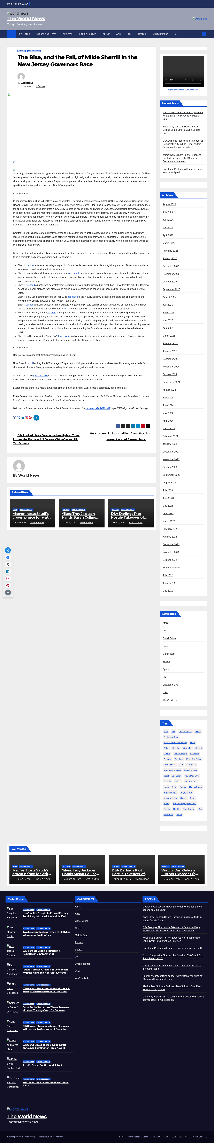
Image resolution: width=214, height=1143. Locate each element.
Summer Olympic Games (184, 803)
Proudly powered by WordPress (20, 1137)
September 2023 (171, 475)
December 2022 (171, 544)
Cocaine (176, 748)
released (30, 285)
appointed (73, 297)
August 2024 (169, 390)
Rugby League (170, 792)
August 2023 (169, 482)
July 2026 (168, 212)
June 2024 (168, 405)
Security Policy (170, 798)
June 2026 (168, 220)
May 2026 (168, 227)
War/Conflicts (46, 34)
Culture (167, 753)
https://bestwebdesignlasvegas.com (183, 90)
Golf (181, 765)
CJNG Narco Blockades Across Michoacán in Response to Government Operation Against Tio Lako (46, 991)
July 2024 (168, 397)
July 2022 (168, 575)
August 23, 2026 (23, 879)
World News (27, 83)
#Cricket (40, 86)
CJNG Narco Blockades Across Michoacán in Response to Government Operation (46, 1028)
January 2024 (170, 444)
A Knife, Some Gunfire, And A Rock (42, 1065)
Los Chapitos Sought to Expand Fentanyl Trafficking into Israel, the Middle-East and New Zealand (46, 916)
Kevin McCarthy (192, 776)
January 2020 (170, 583)
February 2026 (170, 251)
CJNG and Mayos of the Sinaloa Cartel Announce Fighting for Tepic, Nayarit (44, 1046)
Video (179, 814)
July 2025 (168, 305)
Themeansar (57, 1137)
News (166, 787)
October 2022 (170, 560)
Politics (24, 34)
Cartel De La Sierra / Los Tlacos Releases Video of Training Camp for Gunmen (46, 1009)
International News (172, 770)
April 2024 (168, 421)
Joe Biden (176, 776)
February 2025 (170, 343)
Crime (106, 34)
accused (51, 312)
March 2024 (169, 428)
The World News (26, 18)
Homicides (191, 765)
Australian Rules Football (175, 742)
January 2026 (170, 258)
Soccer (183, 798)
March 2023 (169, 521)
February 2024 (170, 436)
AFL (173, 731)
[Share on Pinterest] (30, 417)
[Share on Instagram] (26, 417)
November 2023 (171, 459)
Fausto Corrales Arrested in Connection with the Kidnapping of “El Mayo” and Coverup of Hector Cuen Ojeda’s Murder (46, 972)
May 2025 (168, 320)
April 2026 (168, 235)
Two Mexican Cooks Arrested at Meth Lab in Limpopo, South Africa (46, 934)
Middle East (161, 34)
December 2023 (171, 451)
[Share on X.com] (18, 417)
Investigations (190, 770)
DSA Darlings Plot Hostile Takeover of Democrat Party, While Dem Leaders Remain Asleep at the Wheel (183, 144)
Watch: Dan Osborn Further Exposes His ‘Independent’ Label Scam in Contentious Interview (182, 158)
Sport (192, 798)
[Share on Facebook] (14, 417)
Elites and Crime (193, 759)
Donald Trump (180, 753)
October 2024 (170, 374)
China (166, 748)
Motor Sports (191, 781)
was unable (74, 273)
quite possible (40, 375)
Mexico (178, 781)
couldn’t (30, 265)
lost (65, 308)
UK (129, 34)
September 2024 (171, 382)
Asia (119, 34)
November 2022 (171, 552)
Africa (142, 34)
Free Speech (170, 765)
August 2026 (169, 204)
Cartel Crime (87, 34)
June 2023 (168, 498)
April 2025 (168, 328)
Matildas (167, 781)
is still (30, 363)
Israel (166, 776)
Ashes (198, 731)
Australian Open (171, 737)
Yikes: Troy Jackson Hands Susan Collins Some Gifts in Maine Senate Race (181, 129)
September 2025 (171, 289)
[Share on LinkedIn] (22, 417)
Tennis (167, 809)
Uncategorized (34, 51)
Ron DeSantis (195, 787)
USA (165, 692)
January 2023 (170, 536)
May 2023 (168, 506)
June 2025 (168, 312)
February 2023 (170, 529)
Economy (194, 753)
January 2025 (170, 351)
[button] (200, 34)
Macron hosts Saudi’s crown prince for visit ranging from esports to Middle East (183, 115)
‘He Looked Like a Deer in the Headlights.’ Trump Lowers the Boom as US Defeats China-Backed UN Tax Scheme (46, 439)
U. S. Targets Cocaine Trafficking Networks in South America (41, 952)
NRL (174, 787)
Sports (67, 34)
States (166, 803)
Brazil (192, 742)
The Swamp (188, 809)
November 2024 (171, 366)
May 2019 (168, 591)
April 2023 (168, 513)
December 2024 (171, 359)
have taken (64, 336)
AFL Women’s (185, 731)
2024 (166, 731)
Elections (179, 759)
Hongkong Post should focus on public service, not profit (172, 948)
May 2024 (168, 413)
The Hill (176, 809)
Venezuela (168, 814)
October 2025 (170, 281)
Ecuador (167, 759)
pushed (29, 304)
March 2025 (169, 336)
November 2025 (171, 274)
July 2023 (168, 490)
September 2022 (171, 567)
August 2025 (169, 297)
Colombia (187, 748)
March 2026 (169, 243)
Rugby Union (186, 792)
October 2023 (170, 467)
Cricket (198, 748)
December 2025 (171, 266)
